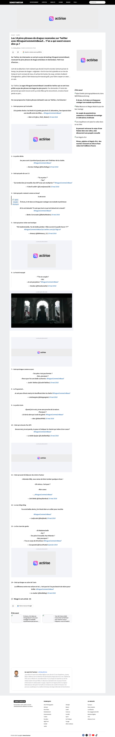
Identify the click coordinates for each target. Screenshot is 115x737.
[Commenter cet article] (18, 52)
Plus (75, 2)
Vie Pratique (69, 719)
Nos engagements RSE (93, 712)
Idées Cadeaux (69, 724)
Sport (67, 716)
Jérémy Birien (16, 48)
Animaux (46, 707)
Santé (67, 709)
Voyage (67, 721)
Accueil (13, 35)
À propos (90, 705)
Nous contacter (91, 707)
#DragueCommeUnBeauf (52, 113)
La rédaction (91, 709)
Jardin (45, 726)
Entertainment (34, 2)
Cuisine (61, 2)
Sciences (68, 712)
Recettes (46, 719)
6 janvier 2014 (52, 545)
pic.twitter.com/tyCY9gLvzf (51, 229)
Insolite (52, 2)
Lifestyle (44, 2)
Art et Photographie (48, 705)
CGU (89, 716)
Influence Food (91, 719)
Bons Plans (46, 709)
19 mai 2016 (53, 117)
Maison (68, 2)
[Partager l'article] (13, 52)
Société (68, 714)
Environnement (47, 714)
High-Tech (46, 721)
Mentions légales (92, 714)
